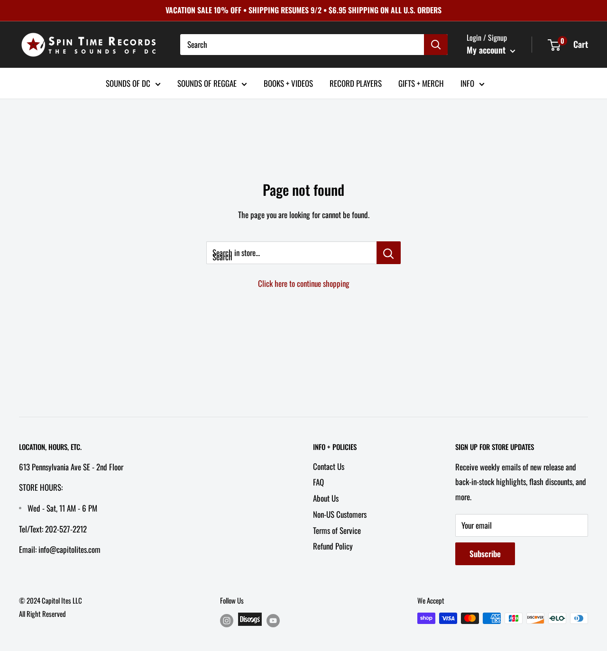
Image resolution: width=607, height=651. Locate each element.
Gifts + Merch (421, 83)
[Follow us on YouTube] (273, 620)
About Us (326, 498)
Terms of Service (337, 530)
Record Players (356, 83)
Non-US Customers (340, 514)
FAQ (318, 482)
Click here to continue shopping (303, 283)
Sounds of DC (128, 83)
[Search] (436, 44)
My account (487, 50)
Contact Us (328, 466)
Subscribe (485, 553)
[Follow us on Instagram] (226, 620)
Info (467, 83)
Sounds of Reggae (207, 83)
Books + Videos (288, 83)
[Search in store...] (389, 252)
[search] (302, 44)
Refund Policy (333, 546)
